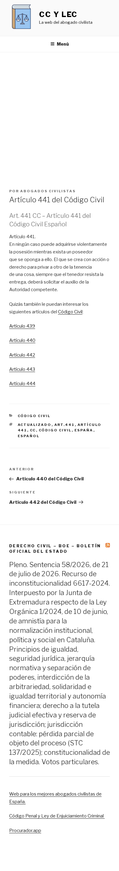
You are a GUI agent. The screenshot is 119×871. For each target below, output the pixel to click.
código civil (55, 430)
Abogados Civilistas (48, 191)
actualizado (35, 425)
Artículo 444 (22, 383)
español (29, 436)
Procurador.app (25, 830)
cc (33, 430)
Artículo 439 (22, 326)
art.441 (64, 425)
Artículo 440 (22, 340)
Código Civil (70, 312)
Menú (63, 44)
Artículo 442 (22, 355)
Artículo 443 (22, 369)
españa (83, 430)
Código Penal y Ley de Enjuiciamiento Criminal (57, 816)
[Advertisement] (59, 114)
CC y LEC (58, 14)
